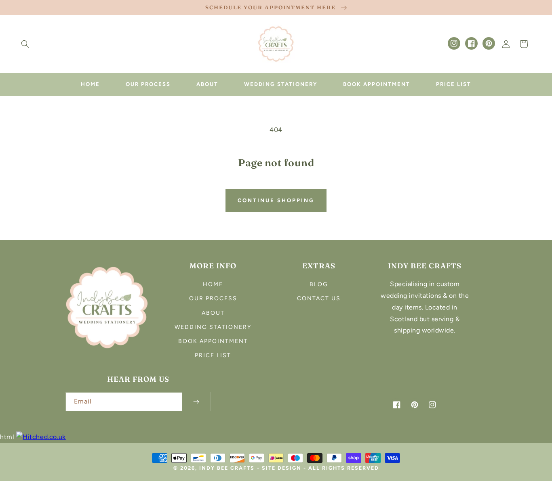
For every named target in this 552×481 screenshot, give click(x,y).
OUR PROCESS (213, 298)
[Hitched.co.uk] (41, 437)
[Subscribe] (196, 401)
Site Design (281, 468)
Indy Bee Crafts (227, 468)
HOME (213, 284)
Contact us (319, 298)
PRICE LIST (213, 355)
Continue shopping (276, 200)
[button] (25, 44)
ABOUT (213, 313)
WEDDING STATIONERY (213, 327)
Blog (319, 284)
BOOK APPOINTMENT (213, 341)
